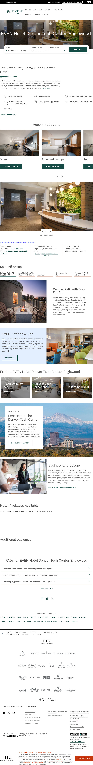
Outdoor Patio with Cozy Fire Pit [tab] (8, 274)
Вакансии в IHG (30, 714)
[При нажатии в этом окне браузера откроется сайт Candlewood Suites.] (70, 690)
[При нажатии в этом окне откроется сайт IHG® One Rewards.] (46, 699)
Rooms (28, 10)
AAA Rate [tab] (41, 275)
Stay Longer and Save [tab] (62, 274)
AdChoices (73, 721)
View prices (78, 49)
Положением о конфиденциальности (33, 762)
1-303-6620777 (17, 249)
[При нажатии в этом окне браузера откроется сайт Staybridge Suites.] (46, 690)
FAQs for (46, 560)
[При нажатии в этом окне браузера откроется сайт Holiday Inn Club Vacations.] (58, 690)
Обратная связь (75, 729)
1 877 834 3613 (24, 735)
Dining (47, 10)
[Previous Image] (54, 176)
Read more (47, 88)
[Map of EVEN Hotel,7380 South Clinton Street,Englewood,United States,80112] (18, 242)
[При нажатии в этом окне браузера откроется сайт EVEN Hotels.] (35, 677)
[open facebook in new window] (41, 598)
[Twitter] (9, 712)
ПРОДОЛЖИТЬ (84, 758)
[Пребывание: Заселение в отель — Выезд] (17, 51)
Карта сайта (74, 724)
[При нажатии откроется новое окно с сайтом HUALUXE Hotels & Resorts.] (61, 665)
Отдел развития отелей (33, 720)
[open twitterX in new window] (51, 598)
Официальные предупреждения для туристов (58, 712)
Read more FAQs (46, 589)
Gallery (46, 14)
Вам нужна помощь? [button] (12, 2)
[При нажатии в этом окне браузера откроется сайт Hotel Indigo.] (22, 665)
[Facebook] (4, 712)
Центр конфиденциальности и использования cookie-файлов (79, 712)
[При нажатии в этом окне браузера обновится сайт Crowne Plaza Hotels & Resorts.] (23, 677)
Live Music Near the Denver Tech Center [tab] (26, 274)
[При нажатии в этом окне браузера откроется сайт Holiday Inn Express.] (46, 677)
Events (28, 14)
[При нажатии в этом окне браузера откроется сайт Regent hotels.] (35, 653)
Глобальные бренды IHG (33, 717)
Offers (37, 14)
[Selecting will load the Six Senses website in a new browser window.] (23, 653)
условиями (59, 759)
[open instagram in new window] (46, 598)
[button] (88, 2)
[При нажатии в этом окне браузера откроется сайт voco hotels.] (42, 665)
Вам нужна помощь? (32, 723)
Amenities (38, 10)
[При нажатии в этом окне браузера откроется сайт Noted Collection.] (32, 665)
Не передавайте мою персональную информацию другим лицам (79, 717)
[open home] (2, 633)
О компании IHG (30, 712)
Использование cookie (77, 727)
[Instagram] (13, 712)
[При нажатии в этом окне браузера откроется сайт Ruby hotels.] (51, 665)
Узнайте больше (77, 742)
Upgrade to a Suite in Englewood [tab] (81, 274)
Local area (57, 10)
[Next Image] (62, 176)
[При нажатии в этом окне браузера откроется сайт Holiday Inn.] (58, 677)
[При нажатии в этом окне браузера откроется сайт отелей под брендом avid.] (23, 690)
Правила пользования (55, 715)
